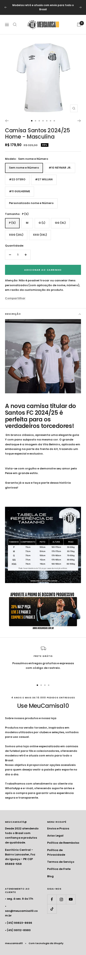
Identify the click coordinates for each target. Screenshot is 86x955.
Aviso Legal (55, 836)
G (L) (42, 223)
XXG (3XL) (40, 235)
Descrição (13, 314)
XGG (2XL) (16, 235)
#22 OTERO (17, 179)
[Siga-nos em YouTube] (70, 899)
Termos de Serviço (60, 862)
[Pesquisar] (15, 24)
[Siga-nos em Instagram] (61, 899)
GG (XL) (60, 223)
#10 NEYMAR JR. (60, 168)
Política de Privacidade (56, 852)
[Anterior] (7, 120)
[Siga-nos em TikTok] (52, 908)
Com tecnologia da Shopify (46, 943)
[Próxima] (79, 120)
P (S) (12, 223)
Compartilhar (15, 298)
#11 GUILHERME (19, 191)
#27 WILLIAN (44, 179)
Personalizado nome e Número (31, 203)
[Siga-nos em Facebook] (52, 899)
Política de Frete (59, 869)
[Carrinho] (79, 24)
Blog (50, 876)
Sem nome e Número (24, 168)
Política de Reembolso (63, 843)
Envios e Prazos (58, 828)
